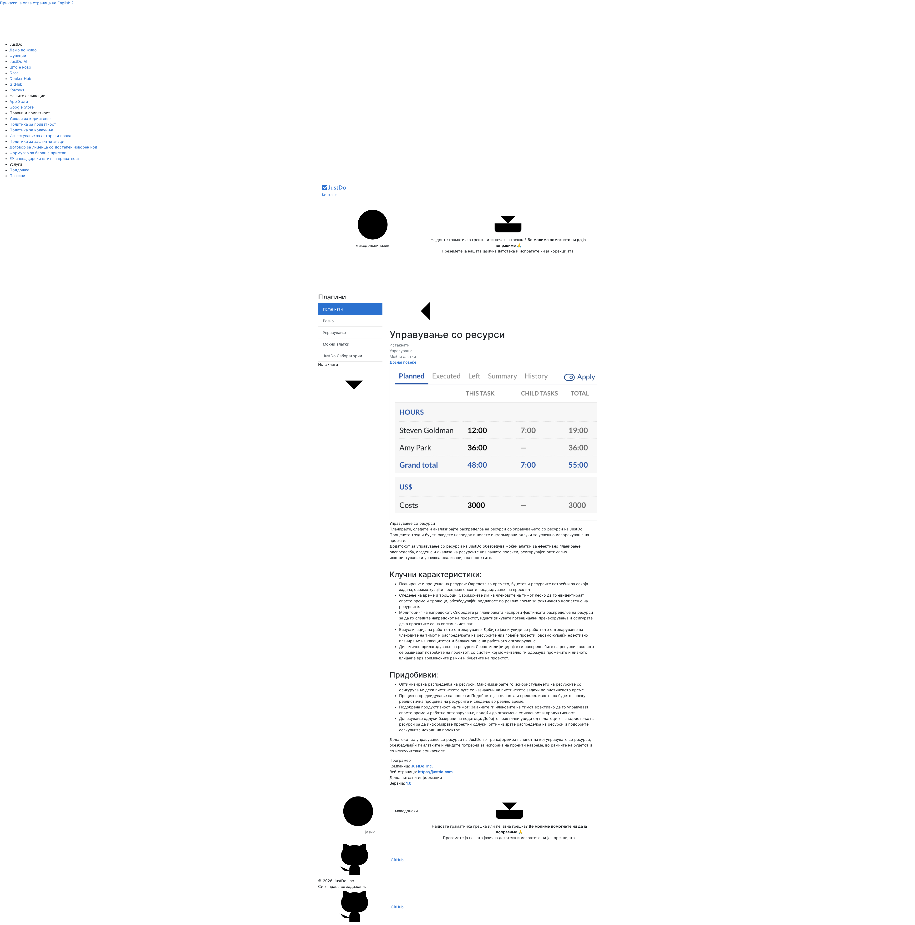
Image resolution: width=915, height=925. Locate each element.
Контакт (17, 90)
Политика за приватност (33, 124)
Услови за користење (30, 118)
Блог (14, 72)
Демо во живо (23, 50)
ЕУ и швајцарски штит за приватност (45, 158)
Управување (401, 350)
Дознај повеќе (403, 362)
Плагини (17, 175)
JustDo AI (18, 61)
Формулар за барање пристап (38, 152)
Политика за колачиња (31, 130)
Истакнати (400, 345)
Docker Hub (20, 78)
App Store (19, 101)
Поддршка (19, 170)
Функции (18, 55)
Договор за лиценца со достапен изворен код (53, 147)
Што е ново (20, 67)
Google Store (22, 107)
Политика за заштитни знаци (37, 141)
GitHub (16, 84)
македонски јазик (372, 245)
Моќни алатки (403, 356)
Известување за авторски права (40, 135)
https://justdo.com (435, 771)
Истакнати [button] (328, 364)
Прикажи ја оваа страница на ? (36, 2)
